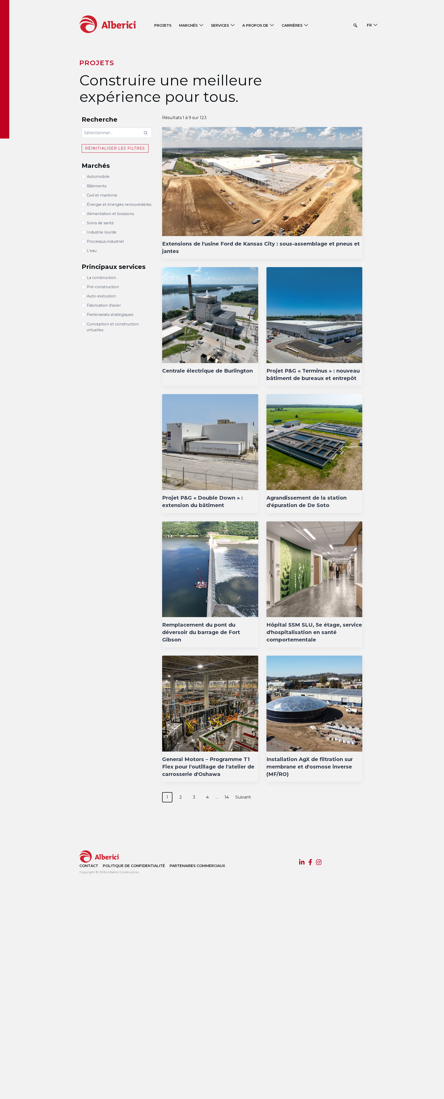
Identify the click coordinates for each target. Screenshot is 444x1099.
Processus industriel (105, 241)
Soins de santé (100, 223)
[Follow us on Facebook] (310, 863)
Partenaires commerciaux (197, 865)
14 (227, 797)
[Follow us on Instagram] (318, 863)
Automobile (98, 176)
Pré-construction (103, 287)
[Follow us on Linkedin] (301, 863)
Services (220, 25)
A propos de (255, 25)
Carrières (292, 25)
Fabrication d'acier (104, 305)
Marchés (188, 25)
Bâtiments (96, 186)
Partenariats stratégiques (110, 314)
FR (369, 25)
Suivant (243, 797)
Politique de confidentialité (134, 865)
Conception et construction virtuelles (113, 327)
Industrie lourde (101, 232)
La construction (101, 277)
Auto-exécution (101, 296)
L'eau (92, 250)
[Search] (145, 133)
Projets (162, 25)
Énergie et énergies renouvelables (119, 204)
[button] (355, 25)
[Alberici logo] (115, 24)
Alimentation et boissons (110, 213)
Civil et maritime (102, 195)
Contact (88, 865)
